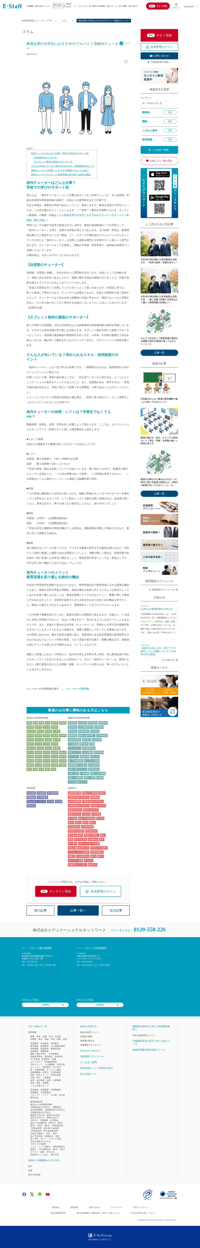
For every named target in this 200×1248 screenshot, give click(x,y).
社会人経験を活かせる (78, 848)
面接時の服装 (86, 1036)
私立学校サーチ (88, 1074)
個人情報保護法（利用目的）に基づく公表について (98, 1213)
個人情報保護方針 (58, 1213)
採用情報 (30, 6)
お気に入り (110, 6)
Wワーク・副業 (75, 860)
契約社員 (31, 805)
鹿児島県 (31, 731)
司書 (92, 744)
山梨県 (40, 748)
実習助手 (84, 744)
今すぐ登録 (161, 6)
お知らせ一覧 (171, 660)
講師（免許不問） (87, 735)
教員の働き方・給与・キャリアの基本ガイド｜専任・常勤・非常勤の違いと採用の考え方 (159, 441)
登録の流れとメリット (42, 6)
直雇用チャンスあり (77, 865)
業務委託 (95, 797)
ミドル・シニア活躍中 (78, 852)
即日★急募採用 (75, 835)
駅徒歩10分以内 (98, 805)
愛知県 (40, 731)
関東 (29, 723)
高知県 (55, 765)
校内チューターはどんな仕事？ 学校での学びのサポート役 (60, 153)
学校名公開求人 (92, 835)
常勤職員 (31, 797)
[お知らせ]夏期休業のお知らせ (157, 609)
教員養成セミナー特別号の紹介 (96, 1068)
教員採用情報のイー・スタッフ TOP (37, 21)
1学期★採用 (87, 827)
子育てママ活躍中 (99, 848)
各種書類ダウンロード (90, 1045)
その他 (51, 801)
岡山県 (46, 761)
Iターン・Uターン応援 (89, 843)
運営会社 (56, 1207)
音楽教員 (87, 739)
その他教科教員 (86, 727)
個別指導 (85, 756)
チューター (73, 756)
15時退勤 (96, 814)
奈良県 (30, 739)
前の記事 (40, 910)
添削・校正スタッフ (77, 769)
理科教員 (93, 723)
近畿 (41, 723)
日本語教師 (94, 765)
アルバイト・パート (36, 801)
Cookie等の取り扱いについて (143, 1213)
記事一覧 (159, 352)
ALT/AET (95, 756)
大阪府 (55, 735)
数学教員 (103, 723)
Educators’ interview (90, 1050)
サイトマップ (116, 1207)
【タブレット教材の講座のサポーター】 (53, 162)
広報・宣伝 (73, 773)
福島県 (63, 752)
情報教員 (72, 731)
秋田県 (46, 752)
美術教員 (97, 739)
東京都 (55, 744)
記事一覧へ (78, 910)
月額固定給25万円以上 (93, 801)
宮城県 (38, 752)
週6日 (71, 822)
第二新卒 (72, 843)
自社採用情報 (74, 801)
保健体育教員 (74, 739)
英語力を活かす (91, 810)
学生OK (100, 818)
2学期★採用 (91, 831)
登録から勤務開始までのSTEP (43, 1160)
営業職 (100, 777)
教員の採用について (89, 1032)
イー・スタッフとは (80, 6)
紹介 (103, 835)
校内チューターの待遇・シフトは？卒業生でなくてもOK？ (60, 170)
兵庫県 (63, 735)
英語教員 (72, 723)
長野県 (38, 756)
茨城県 (48, 739)
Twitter (32, 1194)
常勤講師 (41, 793)
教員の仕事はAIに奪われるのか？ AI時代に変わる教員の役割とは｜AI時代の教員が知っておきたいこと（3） (159, 482)
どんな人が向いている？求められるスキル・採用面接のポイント (63, 166)
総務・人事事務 (75, 777)
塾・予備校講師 (75, 761)
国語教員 (72, 727)
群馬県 (30, 744)
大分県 (46, 727)
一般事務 (85, 773)
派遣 (70, 839)
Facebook (24, 1194)
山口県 (63, 761)
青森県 (57, 748)
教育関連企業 (74, 793)
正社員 (59, 801)
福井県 (63, 756)
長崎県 (30, 727)
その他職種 (88, 752)
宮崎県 (55, 727)
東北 (29, 769)
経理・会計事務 (98, 773)
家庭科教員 (84, 731)
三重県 (57, 731)
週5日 (78, 822)
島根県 (38, 761)
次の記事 (116, 910)
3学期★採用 (74, 827)
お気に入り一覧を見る (161, 161)
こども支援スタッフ (77, 782)
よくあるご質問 (121, 6)
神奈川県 (31, 748)
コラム (64, 21)
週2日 (100, 856)
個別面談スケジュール (92, 1056)
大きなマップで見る (30, 1000)
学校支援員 (94, 769)
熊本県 (38, 727)
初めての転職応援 (87, 818)
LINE (40, 1194)
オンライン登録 (56, 891)
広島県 (55, 761)
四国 (47, 769)
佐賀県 (63, 723)
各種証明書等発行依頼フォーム (148, 1050)
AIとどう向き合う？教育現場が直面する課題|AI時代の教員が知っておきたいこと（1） (159, 341)
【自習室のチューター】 (45, 157)
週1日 (93, 856)
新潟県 (30, 756)
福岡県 (55, 723)
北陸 (54, 769)
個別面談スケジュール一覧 (165, 589)
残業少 (71, 856)
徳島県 (30, 765)
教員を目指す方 (88, 1026)
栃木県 (57, 739)
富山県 (46, 756)
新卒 (102, 839)
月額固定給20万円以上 (78, 805)
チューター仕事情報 (78, 688)
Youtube (47, 1194)
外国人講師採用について (143, 1035)
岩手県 (30, 752)
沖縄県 (63, 765)
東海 (35, 723)
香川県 (38, 765)
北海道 (48, 748)
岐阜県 (48, 731)
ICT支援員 (73, 744)
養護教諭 (72, 735)
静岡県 (30, 735)
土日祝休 (72, 818)
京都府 (46, 735)
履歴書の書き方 (87, 1041)
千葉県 (46, 744)
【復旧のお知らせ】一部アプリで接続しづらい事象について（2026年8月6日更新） (158, 651)
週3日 (92, 822)
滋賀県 (38, 735)
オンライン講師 (92, 761)
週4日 (85, 822)
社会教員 (83, 723)
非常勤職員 (42, 797)
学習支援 (99, 752)
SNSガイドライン (140, 1207)
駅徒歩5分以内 (75, 810)
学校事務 (99, 727)
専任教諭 (31, 793)
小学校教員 (102, 735)
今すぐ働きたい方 (37, 1026)
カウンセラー (74, 748)
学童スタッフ (74, 752)
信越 (35, 769)
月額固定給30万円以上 (78, 797)
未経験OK (93, 839)
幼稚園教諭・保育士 (77, 765)
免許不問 (93, 865)
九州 (47, 723)
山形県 (55, 752)
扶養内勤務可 (97, 852)
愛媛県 (46, 765)
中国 (41, 769)
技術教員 (95, 731)
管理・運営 (90, 777)
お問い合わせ (133, 6)
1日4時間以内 (83, 856)
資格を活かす (74, 814)
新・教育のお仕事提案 (97, 6)
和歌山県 (39, 739)
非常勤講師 (53, 793)
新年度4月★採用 (76, 831)
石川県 (55, 756)
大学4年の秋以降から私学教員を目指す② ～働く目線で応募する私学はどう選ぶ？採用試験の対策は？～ (159, 299)
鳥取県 (30, 761)
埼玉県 (38, 744)
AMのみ (86, 814)
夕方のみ (89, 860)
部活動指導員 (89, 748)
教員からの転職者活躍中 (94, 793)
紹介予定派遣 (81, 839)
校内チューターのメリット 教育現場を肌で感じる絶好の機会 (61, 174)
